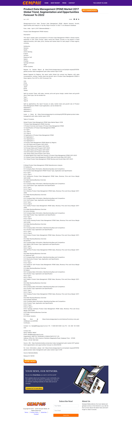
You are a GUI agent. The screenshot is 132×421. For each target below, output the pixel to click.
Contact (36, 414)
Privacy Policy (34, 412)
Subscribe (66, 415)
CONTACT (72, 3)
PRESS (64, 3)
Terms (26, 412)
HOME (46, 3)
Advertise (44, 412)
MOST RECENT (55, 3)
